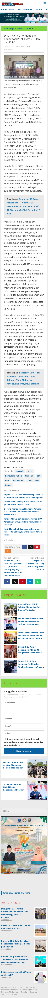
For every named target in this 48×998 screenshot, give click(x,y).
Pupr (7, 480)
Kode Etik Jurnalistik (29, 989)
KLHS (30, 471)
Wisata (14, 994)
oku (38, 475)
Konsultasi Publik (13, 475)
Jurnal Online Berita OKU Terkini (16, 892)
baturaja (20, 471)
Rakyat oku (18, 480)
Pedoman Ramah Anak (10, 989)
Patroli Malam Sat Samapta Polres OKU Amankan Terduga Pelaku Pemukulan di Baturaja (23, 521)
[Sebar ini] (7, 581)
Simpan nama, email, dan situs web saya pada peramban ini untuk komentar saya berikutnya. (23, 742)
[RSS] (8, 551)
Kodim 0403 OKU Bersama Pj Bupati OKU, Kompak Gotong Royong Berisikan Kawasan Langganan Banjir (13, 566)
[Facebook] (24, 547)
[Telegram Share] (30, 581)
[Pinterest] (37, 547)
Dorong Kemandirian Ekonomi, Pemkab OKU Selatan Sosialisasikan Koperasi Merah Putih (22, 511)
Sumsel (8, 485)
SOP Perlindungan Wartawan (26, 987)
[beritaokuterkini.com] (12, 4)
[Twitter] (31, 547)
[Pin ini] (22, 581)
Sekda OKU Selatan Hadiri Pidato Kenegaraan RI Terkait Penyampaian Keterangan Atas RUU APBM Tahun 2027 (30, 624)
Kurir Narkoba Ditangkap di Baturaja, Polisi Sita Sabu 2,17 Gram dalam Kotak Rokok (23, 532)
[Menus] (45, 3)
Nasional (29, 475)
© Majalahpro (6, 987)
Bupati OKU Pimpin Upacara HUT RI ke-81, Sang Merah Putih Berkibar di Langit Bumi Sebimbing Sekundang (31, 653)
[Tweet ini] (15, 581)
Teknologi (5, 994)
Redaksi (24, 992)
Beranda (33, 992)
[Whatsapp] (38, 581)
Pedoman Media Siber (10, 992)
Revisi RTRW (33, 480)
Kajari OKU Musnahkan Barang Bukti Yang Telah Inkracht (35, 563)
